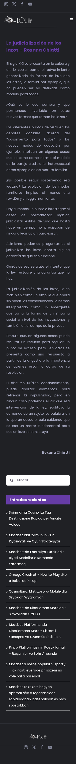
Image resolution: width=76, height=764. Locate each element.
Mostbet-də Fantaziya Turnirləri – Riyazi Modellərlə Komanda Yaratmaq (37, 558)
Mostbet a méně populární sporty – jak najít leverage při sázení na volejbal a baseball (37, 670)
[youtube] (30, 4)
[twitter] (14, 4)
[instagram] (6, 4)
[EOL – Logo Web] (18, 17)
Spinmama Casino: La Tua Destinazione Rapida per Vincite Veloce (35, 518)
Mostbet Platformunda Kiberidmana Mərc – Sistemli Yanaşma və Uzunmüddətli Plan (35, 630)
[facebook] (22, 4)
